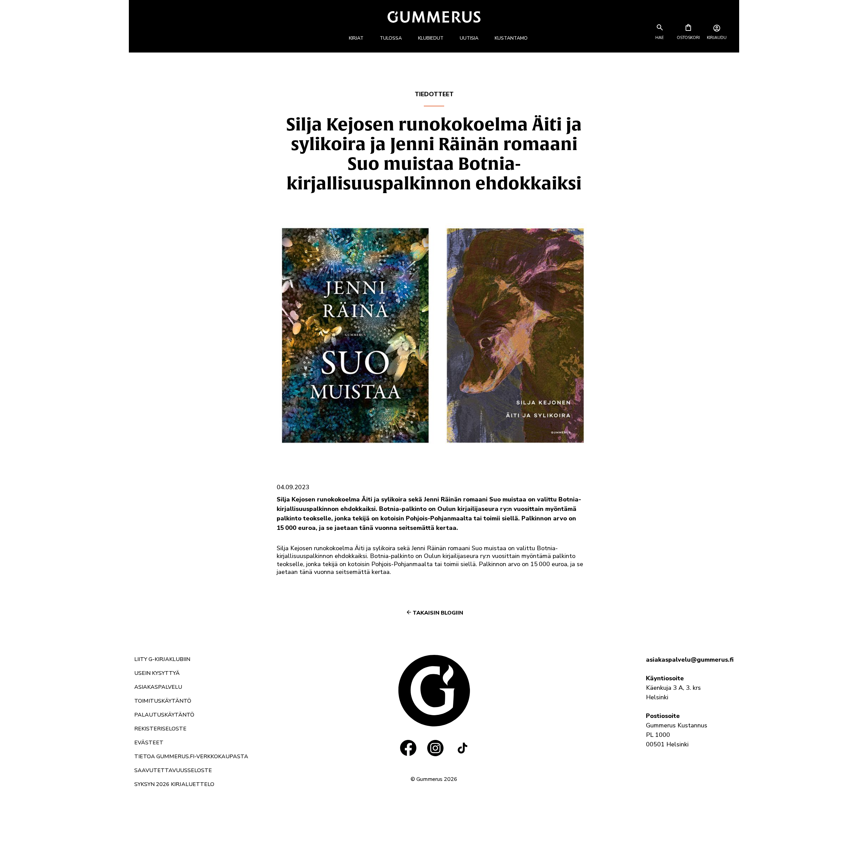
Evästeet (148, 742)
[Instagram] (435, 748)
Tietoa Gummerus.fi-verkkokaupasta (191, 756)
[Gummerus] (434, 17)
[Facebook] (408, 748)
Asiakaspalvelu (158, 687)
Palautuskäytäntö (164, 715)
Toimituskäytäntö (162, 701)
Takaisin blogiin (438, 613)
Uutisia (469, 38)
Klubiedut (430, 38)
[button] (659, 38)
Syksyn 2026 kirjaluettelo (174, 784)
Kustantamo (511, 38)
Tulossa (391, 38)
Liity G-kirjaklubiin (162, 659)
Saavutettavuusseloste (173, 770)
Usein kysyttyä (157, 673)
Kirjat (356, 38)
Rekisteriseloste (160, 728)
